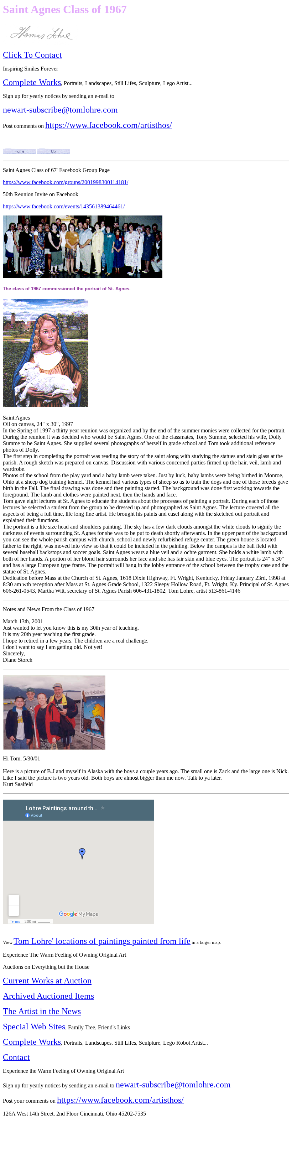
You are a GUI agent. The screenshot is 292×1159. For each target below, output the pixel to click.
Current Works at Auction (47, 980)
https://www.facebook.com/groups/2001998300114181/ (65, 182)
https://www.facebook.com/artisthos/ (108, 125)
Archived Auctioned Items (48, 996)
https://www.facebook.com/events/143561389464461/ (64, 206)
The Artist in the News (42, 1011)
